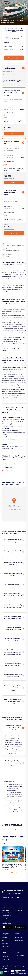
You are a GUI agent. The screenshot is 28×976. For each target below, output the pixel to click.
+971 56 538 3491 (6, 916)
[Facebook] (14, 897)
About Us (4, 937)
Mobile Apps (6, 923)
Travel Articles (19, 940)
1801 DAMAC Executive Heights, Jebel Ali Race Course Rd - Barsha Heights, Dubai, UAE (13, 912)
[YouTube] (18, 897)
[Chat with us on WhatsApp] (1, 972)
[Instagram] (8, 897)
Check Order (5, 946)
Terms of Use (5, 959)
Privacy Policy (5, 956)
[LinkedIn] (11, 897)
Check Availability (13, 58)
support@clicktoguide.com (9, 919)
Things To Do (18, 937)
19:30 (5, 116)
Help (3, 907)
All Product (5, 943)
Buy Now (13, 133)
